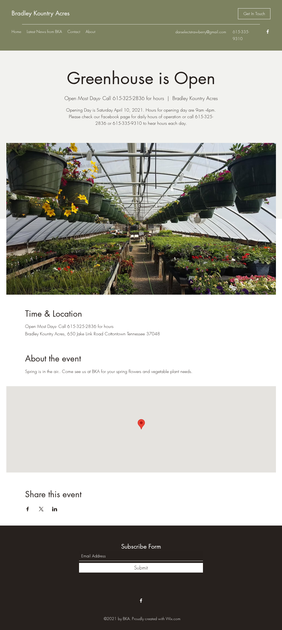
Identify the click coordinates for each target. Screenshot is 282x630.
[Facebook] (267, 31)
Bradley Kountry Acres (41, 13)
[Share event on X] (41, 509)
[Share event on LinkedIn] (54, 509)
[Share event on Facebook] (27, 509)
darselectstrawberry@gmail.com (200, 31)
